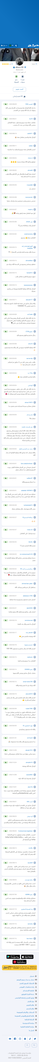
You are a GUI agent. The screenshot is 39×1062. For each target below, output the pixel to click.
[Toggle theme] (16, 45)
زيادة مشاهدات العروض (26, 987)
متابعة (34, 64)
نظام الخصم (30, 1009)
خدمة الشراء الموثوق (27, 994)
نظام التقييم (30, 1005)
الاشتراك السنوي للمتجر (27, 984)
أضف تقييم (19, 89)
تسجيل (32, 976)
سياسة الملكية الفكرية (27, 1027)
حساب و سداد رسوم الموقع (25, 980)
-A (27, 1045)
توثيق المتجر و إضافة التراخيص (24, 998)
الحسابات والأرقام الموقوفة (25, 1012)
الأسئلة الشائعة (29, 1020)
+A (34, 1045)
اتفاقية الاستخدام (28, 991)
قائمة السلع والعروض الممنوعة (24, 1016)
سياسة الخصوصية (28, 1023)
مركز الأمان (31, 1002)
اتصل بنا (31, 1031)
